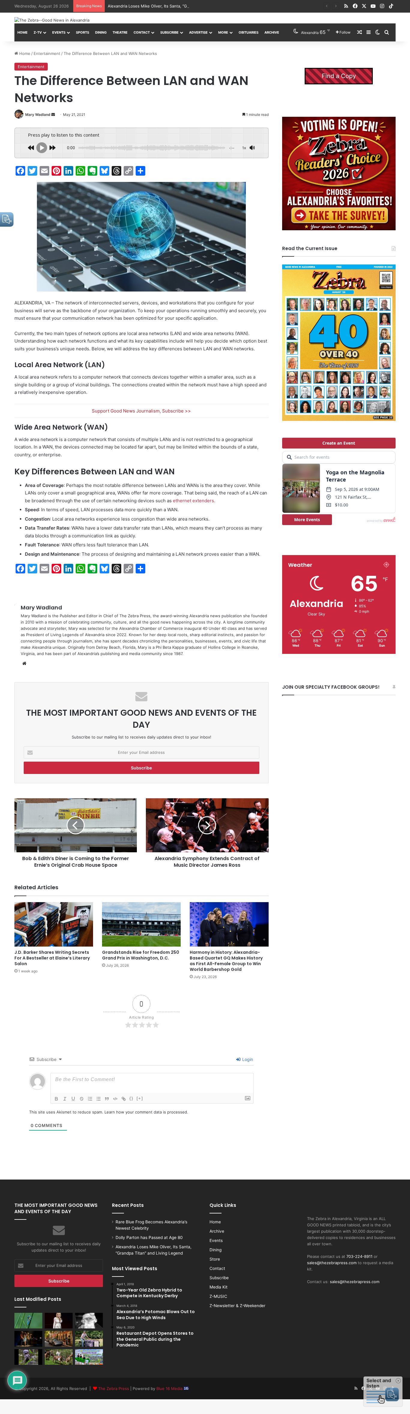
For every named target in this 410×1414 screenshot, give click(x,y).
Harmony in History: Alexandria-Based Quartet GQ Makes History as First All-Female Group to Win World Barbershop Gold (226, 960)
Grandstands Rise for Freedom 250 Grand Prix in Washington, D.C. (140, 955)
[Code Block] (115, 1098)
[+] (140, 1098)
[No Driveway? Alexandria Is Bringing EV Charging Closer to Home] (59, 1338)
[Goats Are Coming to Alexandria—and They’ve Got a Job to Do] (59, 1357)
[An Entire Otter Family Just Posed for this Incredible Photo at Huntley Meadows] (28, 1357)
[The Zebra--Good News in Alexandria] (51, 20)
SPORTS (82, 32)
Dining (101, 32)
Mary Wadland (37, 114)
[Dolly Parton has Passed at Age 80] (59, 1320)
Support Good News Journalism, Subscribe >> (141, 411)
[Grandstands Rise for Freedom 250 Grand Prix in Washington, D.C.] (141, 924)
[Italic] (65, 1098)
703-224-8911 (359, 1256)
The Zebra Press (113, 1388)
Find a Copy (339, 76)
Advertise (198, 32)
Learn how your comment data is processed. (146, 1112)
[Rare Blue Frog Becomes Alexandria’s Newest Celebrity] (28, 1320)
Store (215, 1259)
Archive (271, 32)
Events (58, 32)
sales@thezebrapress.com (332, 1262)
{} (131, 1098)
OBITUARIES (248, 32)
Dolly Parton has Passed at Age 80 (149, 1237)
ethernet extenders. (194, 500)
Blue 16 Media (170, 1388)
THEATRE (120, 32)
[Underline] (73, 1098)
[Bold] (56, 1098)
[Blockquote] (107, 1098)
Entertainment (47, 53)
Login (247, 1059)
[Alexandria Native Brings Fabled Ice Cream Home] (89, 1338)
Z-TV (38, 32)
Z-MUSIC (218, 1296)
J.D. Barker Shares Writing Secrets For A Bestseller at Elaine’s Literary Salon (52, 958)
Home (22, 32)
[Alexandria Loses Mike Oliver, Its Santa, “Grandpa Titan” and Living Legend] (89, 1320)
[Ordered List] (90, 1098)
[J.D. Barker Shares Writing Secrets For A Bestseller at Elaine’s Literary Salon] (53, 924)
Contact (142, 32)
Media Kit (219, 1287)
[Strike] (81, 1098)
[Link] (123, 1098)
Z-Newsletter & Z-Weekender (237, 1305)
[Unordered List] (98, 1098)
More (223, 32)
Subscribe (169, 32)
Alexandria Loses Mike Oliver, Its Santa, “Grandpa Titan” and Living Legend (177, 6)
